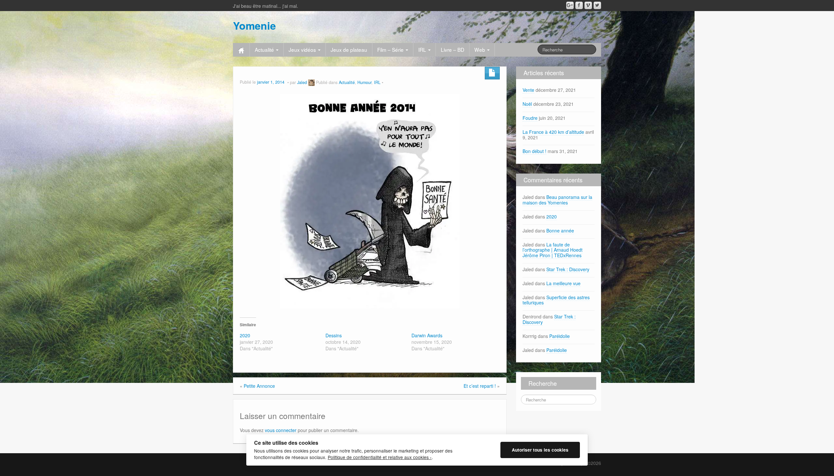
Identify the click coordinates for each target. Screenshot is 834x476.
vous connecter (280, 430)
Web (480, 49)
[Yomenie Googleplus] (570, 5)
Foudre (530, 118)
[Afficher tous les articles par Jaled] (311, 82)
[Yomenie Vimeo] (588, 5)
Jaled (302, 82)
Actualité (265, 49)
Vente (528, 90)
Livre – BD (452, 49)
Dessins (333, 335)
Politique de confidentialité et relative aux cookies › (380, 457)
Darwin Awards (426, 335)
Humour (364, 82)
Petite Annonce (259, 386)
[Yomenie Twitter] (597, 5)
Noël (527, 104)
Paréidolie (559, 336)
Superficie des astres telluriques (556, 300)
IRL (422, 49)
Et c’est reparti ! (480, 386)
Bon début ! (534, 151)
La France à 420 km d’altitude (553, 132)
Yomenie (254, 25)
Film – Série (391, 49)
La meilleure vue (563, 283)
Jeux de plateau (349, 49)
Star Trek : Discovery (567, 269)
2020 (245, 335)
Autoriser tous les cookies (540, 450)
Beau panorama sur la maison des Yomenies (557, 200)
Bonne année (560, 230)
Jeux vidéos (303, 49)
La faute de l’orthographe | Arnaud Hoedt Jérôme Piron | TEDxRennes (552, 250)
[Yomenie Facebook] (579, 5)
